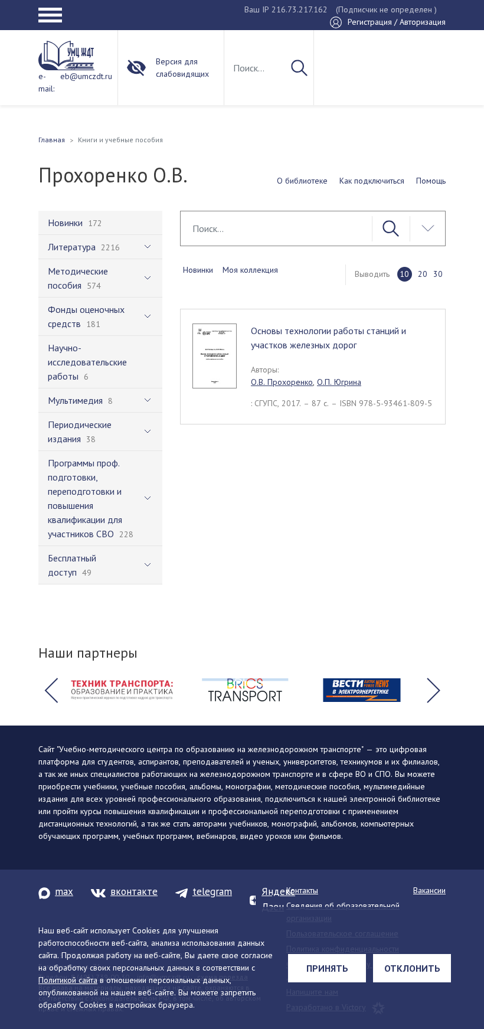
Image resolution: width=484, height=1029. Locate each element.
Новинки (198, 269)
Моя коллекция (250, 269)
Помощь (431, 180)
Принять (327, 968)
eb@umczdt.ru (86, 76)
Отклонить (412, 968)
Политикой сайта (67, 980)
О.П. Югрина (339, 382)
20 (422, 274)
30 (438, 274)
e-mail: (46, 82)
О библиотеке (302, 180)
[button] (50, 690)
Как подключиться (371, 180)
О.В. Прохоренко (282, 382)
